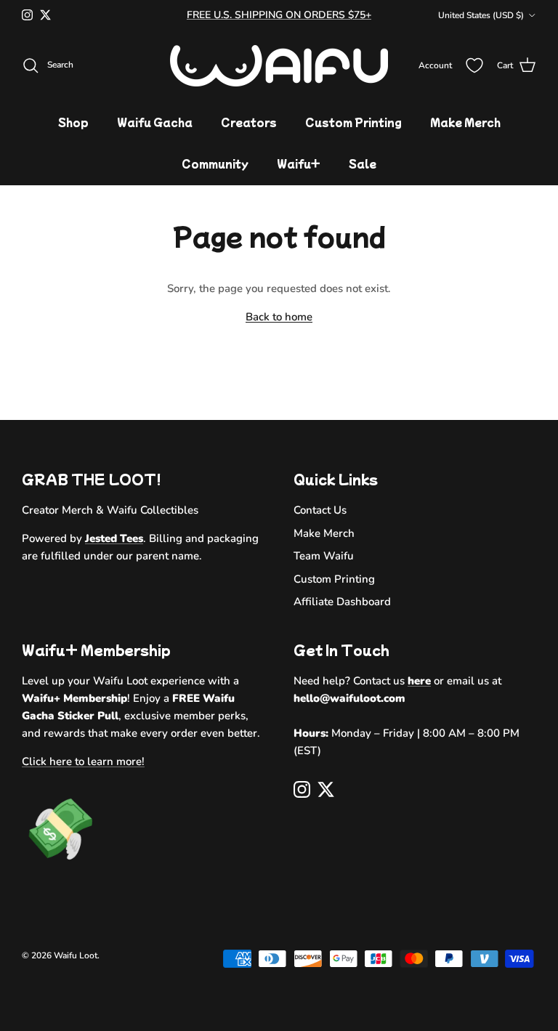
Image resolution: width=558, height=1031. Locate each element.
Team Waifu (324, 556)
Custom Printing (353, 122)
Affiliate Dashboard (342, 601)
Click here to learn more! (83, 761)
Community (215, 163)
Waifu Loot (75, 955)
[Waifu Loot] (279, 65)
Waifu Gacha (155, 122)
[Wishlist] (474, 65)
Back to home (279, 317)
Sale (362, 163)
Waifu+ (298, 163)
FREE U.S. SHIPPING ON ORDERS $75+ (279, 15)
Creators (249, 122)
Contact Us (320, 510)
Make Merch (465, 122)
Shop (73, 122)
